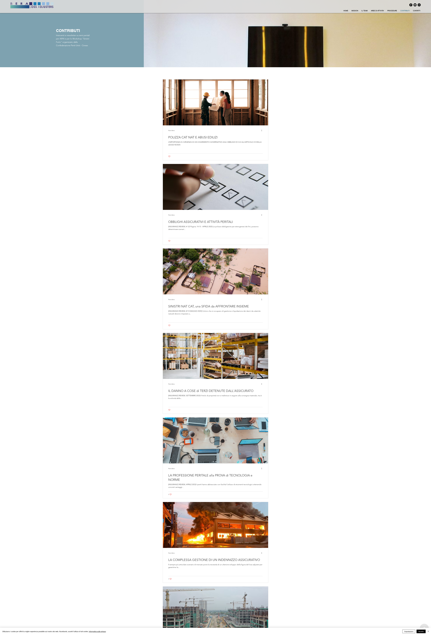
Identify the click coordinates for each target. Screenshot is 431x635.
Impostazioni (408, 631)
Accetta (421, 631)
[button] (377, 11)
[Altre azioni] (262, 130)
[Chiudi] (428, 631)
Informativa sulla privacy (97, 631)
